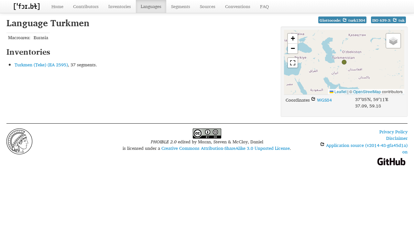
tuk (401, 20)
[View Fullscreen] (293, 63)
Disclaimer (397, 138)
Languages (151, 6)
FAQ (264, 6)
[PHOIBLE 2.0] (26, 6)
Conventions (237, 6)
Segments (180, 6)
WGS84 (324, 100)
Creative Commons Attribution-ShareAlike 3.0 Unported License (225, 148)
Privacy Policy (393, 131)
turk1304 (356, 20)
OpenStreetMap (367, 91)
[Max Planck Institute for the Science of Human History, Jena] (19, 140)
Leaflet (339, 91)
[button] (344, 62)
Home (57, 6)
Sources (207, 6)
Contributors (86, 6)
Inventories (119, 6)
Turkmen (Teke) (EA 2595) (41, 64)
